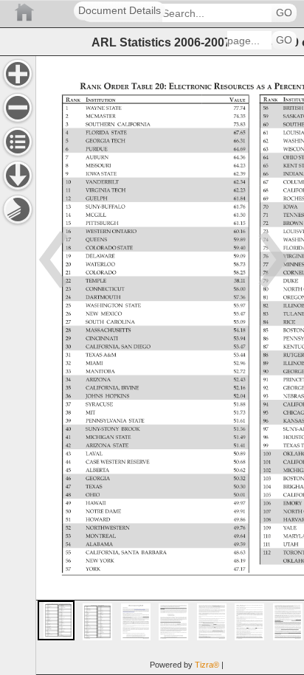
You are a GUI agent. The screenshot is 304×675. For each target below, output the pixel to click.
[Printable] (17, 209)
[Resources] (17, 175)
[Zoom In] (17, 74)
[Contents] (17, 141)
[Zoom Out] (17, 107)
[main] (169, 365)
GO (284, 13)
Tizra (207, 664)
